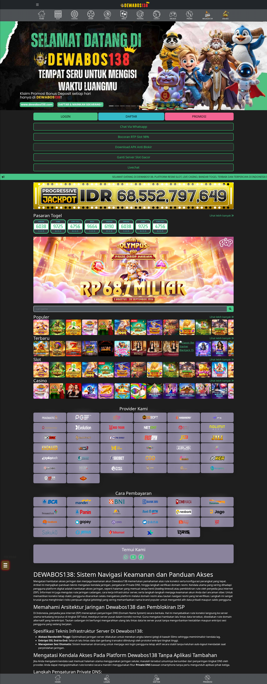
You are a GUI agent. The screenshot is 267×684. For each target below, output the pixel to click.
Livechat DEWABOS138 (133, 369)
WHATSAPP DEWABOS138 (133, 375)
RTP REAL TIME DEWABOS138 (133, 381)
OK (133, 390)
